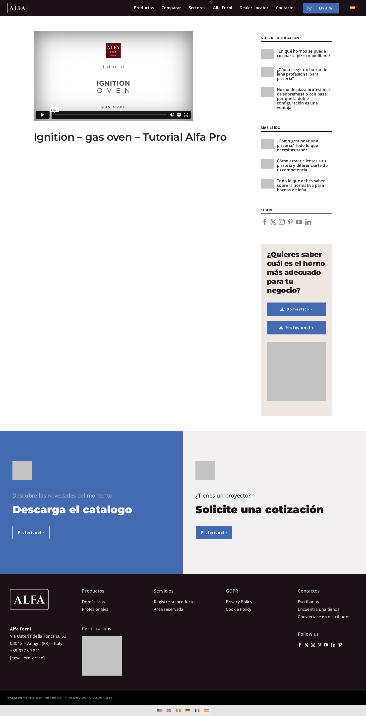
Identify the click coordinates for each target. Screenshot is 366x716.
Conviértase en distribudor (324, 616)
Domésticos (93, 602)
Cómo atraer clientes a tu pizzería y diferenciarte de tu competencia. (302, 165)
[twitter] (273, 222)
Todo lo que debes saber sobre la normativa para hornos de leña (301, 185)
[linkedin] (308, 222)
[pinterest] (290, 222)
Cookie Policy (238, 609)
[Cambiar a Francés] (197, 710)
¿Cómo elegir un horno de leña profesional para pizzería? (302, 74)
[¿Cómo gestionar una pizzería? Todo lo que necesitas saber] (267, 144)
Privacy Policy (239, 602)
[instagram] (282, 222)
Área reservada (168, 609)
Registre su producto (174, 602)
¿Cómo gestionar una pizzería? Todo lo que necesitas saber (297, 145)
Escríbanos (308, 602)
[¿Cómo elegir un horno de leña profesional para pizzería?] (267, 72)
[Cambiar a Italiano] (178, 710)
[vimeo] (340, 645)
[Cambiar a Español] (206, 710)
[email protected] (27, 658)
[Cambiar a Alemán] (187, 710)
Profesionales (95, 609)
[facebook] (265, 222)
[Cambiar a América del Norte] (159, 710)
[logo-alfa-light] (17, 5)
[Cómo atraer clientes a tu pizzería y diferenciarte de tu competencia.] (267, 164)
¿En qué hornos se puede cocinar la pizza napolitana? (303, 53)
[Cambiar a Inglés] (169, 710)
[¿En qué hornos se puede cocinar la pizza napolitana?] (267, 54)
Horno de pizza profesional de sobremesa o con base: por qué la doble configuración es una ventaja (303, 98)
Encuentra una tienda (319, 609)
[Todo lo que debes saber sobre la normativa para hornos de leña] (267, 184)
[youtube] (299, 222)
